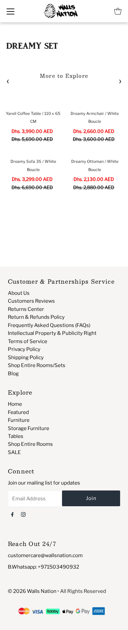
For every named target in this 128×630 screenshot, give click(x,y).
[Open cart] (118, 11)
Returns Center (26, 309)
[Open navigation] (10, 11)
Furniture (19, 420)
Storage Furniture (28, 428)
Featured (18, 412)
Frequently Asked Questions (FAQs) (49, 325)
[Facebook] (12, 514)
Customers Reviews (31, 301)
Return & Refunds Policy (36, 317)
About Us (19, 293)
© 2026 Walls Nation (32, 591)
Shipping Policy (26, 357)
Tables (15, 436)
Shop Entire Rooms (30, 444)
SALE (14, 452)
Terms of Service (27, 341)
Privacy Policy (24, 349)
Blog (13, 373)
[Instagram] (23, 514)
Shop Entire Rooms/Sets (36, 365)
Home (15, 404)
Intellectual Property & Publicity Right (52, 333)
